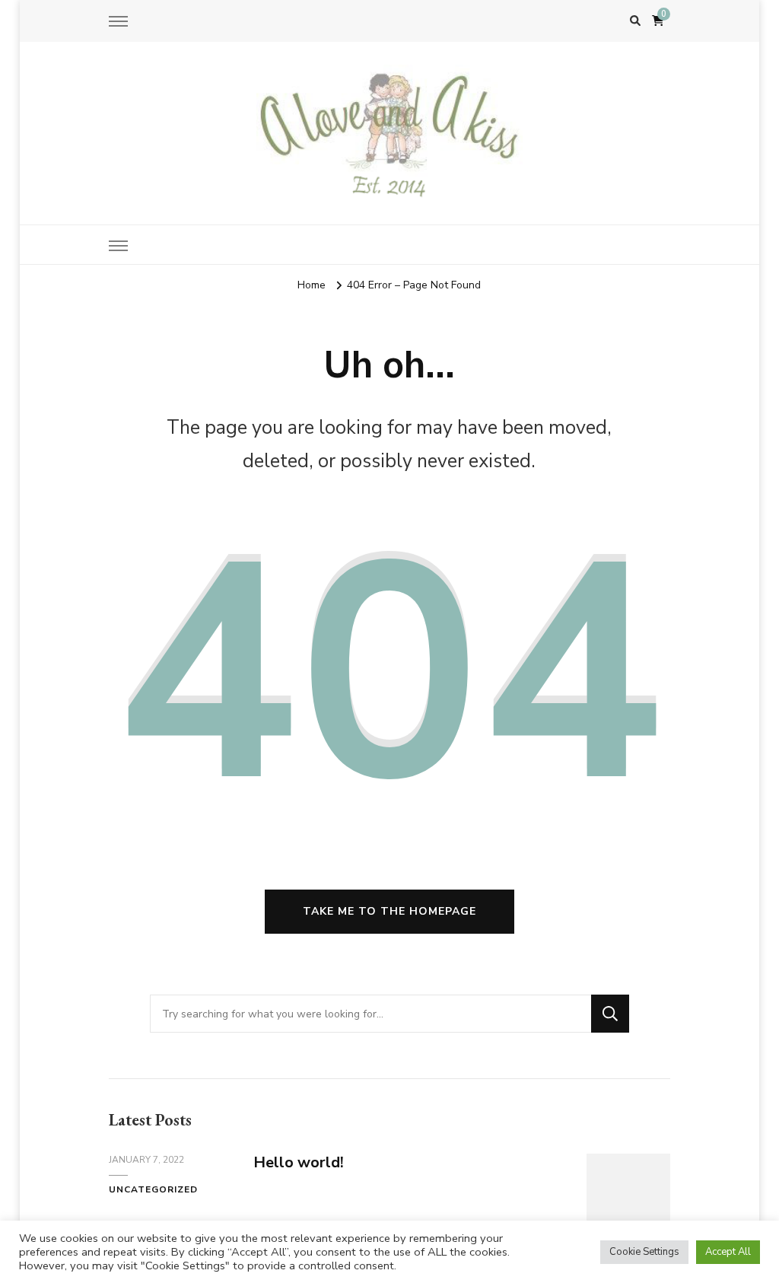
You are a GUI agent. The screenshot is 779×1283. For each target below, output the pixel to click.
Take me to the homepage (389, 911)
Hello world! (298, 1162)
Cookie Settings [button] (644, 1252)
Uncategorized (153, 1189)
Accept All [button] (728, 1252)
